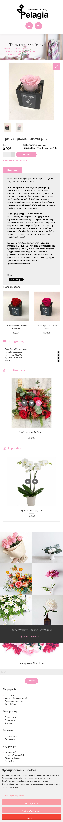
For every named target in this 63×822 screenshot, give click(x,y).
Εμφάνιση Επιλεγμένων (14, 796)
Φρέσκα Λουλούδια (13, 358)
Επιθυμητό (10, 160)
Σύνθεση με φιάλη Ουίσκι (31, 432)
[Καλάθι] (24, 403)
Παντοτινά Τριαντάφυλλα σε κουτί (21, 51)
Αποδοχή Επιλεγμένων (31, 811)
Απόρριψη (31, 818)
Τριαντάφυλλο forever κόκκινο (16, 327)
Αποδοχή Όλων (31, 804)
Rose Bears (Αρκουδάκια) (16, 349)
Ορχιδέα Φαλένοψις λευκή (31, 510)
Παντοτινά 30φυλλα (20, 48)
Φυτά (7, 361)
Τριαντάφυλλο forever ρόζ (17, 54)
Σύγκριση (22, 160)
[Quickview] (39, 403)
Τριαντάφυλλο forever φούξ (46, 327)
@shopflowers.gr (31, 636)
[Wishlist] (31, 403)
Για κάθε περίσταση (13, 352)
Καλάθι (26, 154)
